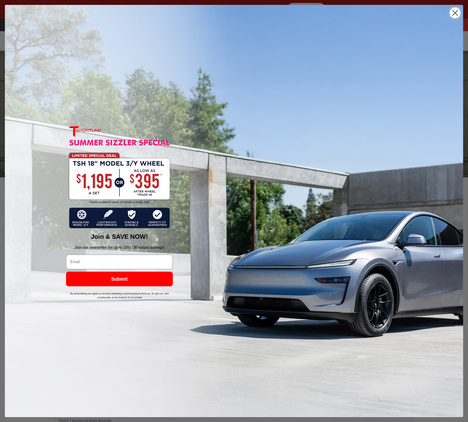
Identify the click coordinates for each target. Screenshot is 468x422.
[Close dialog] (455, 13)
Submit (119, 279)
